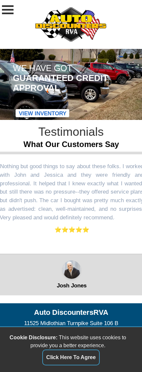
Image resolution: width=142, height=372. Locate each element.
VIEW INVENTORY (42, 113)
